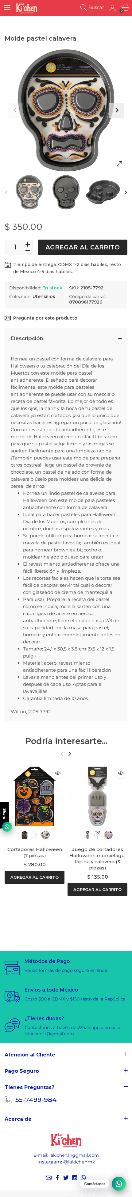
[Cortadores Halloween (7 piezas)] (34, 796)
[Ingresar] (112, 8)
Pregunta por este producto (45, 318)
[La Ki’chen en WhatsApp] (83, 1177)
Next (116, 110)
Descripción (27, 338)
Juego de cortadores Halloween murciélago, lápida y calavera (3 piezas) (97, 858)
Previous (15, 110)
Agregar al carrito (82, 247)
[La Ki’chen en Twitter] (66, 1177)
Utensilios (44, 296)
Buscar (96, 7)
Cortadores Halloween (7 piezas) (34, 852)
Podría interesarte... (66, 741)
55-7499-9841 (37, 1100)
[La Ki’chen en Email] (49, 1177)
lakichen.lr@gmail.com (74, 1155)
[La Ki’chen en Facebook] (57, 1177)
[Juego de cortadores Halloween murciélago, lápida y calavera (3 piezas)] (97, 796)
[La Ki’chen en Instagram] (74, 1177)
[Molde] (29, 192)
